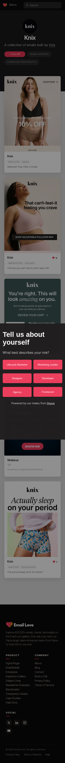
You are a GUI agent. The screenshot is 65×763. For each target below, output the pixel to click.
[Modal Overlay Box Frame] (32, 381)
